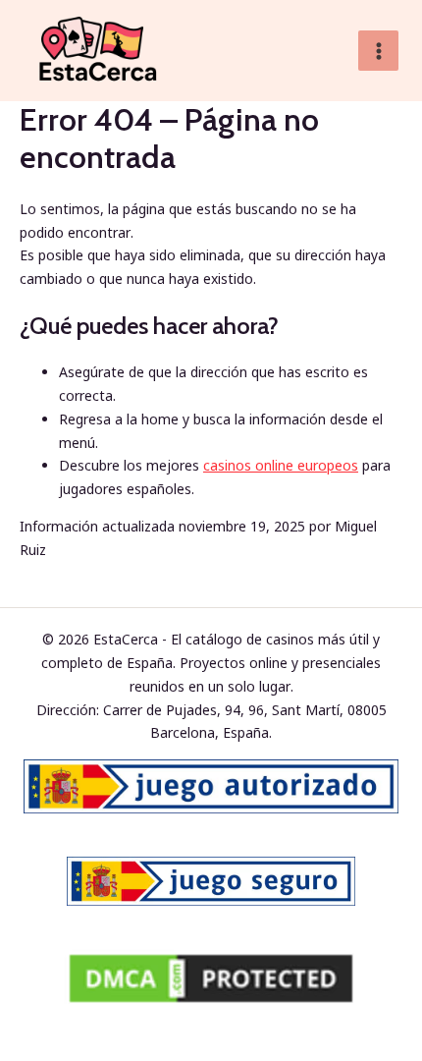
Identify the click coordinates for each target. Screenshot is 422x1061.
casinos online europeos (280, 465)
